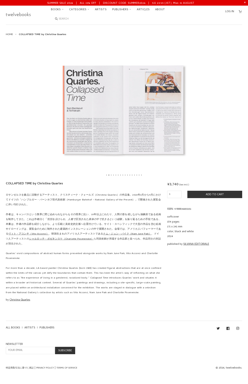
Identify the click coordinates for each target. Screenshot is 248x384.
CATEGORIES (78, 10)
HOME (9, 35)
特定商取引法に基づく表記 (20, 368)
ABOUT (160, 10)
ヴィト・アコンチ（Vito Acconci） (28, 234)
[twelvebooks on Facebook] (228, 329)
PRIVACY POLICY (45, 368)
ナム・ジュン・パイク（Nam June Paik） (127, 234)
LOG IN (229, 11)
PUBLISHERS (120, 10)
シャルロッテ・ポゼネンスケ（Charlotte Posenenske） (61, 239)
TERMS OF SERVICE (66, 368)
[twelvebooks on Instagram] (237, 329)
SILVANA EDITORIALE (196, 244)
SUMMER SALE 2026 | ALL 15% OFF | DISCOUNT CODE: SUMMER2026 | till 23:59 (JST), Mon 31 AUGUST (121, 3)
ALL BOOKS (13, 328)
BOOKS (56, 10)
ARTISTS (101, 10)
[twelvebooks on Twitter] (218, 329)
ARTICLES (143, 10)
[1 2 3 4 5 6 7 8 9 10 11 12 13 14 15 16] (124, 110)
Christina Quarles (19, 300)
